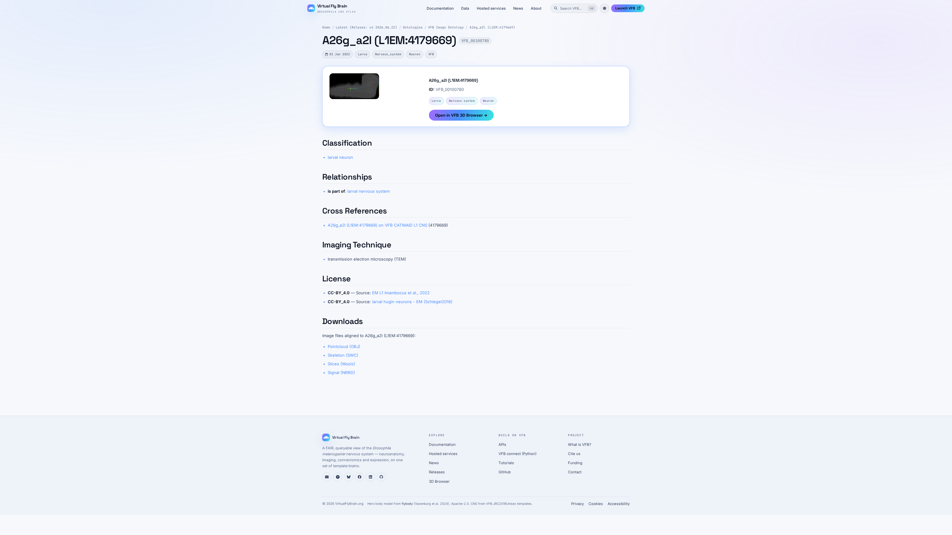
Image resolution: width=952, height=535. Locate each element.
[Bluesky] (348, 477)
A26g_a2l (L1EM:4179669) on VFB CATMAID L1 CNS (377, 225)
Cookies (596, 504)
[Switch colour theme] (604, 8)
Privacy (577, 504)
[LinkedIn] (370, 477)
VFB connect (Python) (517, 454)
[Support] (326, 477)
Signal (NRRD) (341, 372)
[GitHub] (381, 477)
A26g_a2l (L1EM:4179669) (492, 27)
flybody (407, 504)
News (518, 8)
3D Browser (439, 481)
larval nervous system (368, 191)
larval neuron (340, 157)
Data (465, 8)
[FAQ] (337, 477)
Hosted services (491, 8)
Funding (575, 463)
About (536, 8)
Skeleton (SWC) (343, 355)
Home (326, 27)
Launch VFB (625, 8)
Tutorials (506, 463)
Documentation (440, 8)
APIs (502, 444)
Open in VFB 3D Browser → (461, 115)
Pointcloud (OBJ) (344, 346)
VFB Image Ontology (446, 27)
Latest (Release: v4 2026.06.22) (366, 27)
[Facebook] (359, 477)
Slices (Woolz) (341, 363)
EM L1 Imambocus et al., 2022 (401, 292)
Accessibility (619, 504)
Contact (575, 472)
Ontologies (413, 27)
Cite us (574, 454)
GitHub (505, 472)
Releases (437, 472)
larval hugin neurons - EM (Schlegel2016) (412, 301)
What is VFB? (579, 444)
